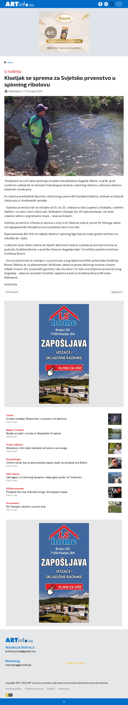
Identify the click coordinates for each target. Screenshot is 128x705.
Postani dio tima (75, 662)
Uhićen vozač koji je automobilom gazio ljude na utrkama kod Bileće (46, 462)
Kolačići (50, 688)
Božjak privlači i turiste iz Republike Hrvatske (33, 433)
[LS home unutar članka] (64, 353)
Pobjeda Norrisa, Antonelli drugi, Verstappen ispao (36, 491)
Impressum (64, 688)
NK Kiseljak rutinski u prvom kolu (26, 506)
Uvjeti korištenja (13, 688)
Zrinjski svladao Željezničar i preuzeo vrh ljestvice (36, 418)
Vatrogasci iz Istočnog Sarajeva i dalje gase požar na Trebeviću (44, 477)
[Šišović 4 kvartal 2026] (64, 31)
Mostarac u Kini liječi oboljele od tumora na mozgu (36, 447)
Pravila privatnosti (34, 688)
